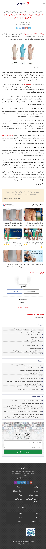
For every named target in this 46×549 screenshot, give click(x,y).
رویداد (20, 522)
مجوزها (19, 487)
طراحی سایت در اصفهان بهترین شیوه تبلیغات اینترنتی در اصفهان (26, 365)
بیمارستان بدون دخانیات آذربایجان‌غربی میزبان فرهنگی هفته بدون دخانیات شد (23, 411)
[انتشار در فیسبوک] (23, 28)
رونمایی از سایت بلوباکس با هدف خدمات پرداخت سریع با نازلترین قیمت (24, 381)
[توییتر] (24, 482)
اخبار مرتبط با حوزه (37, 396)
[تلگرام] (18, 482)
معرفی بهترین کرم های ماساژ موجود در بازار (31, 332)
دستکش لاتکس (27, 84)
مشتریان (36, 491)
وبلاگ (20, 495)
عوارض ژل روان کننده (36, 337)
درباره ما (36, 487)
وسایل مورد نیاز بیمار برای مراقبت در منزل (31, 345)
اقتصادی (35, 514)
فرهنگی (36, 518)
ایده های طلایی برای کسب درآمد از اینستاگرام (31, 370)
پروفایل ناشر (17, 198)
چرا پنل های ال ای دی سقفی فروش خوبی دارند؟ (30, 389)
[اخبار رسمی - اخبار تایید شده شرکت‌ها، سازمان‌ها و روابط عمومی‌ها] (23, 3)
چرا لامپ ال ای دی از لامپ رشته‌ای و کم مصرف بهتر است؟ (27, 387)
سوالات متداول (17, 491)
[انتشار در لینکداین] (29, 28)
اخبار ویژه (40, 361)
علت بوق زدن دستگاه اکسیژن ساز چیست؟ (32, 403)
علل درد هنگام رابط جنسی (35, 354)
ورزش (20, 518)
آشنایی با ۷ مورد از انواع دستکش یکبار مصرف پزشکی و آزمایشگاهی (25, 329)
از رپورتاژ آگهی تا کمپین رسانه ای (32, 500)
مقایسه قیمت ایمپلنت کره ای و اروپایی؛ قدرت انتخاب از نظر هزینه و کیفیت (23, 409)
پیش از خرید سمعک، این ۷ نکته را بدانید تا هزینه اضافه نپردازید (26, 401)
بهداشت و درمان (39, 317)
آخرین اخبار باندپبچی (37, 325)
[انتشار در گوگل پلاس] (26, 28)
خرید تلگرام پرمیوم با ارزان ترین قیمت (33, 384)
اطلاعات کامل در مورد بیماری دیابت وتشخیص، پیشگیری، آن (27, 351)
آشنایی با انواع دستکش (35, 348)
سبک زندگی (34, 522)
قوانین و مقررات (34, 495)
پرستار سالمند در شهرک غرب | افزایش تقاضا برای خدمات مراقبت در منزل (24, 406)
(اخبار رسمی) (28, 34)
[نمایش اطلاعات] (23, 307)
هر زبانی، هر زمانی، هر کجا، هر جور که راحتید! (30, 378)
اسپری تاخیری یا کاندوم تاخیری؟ (33, 340)
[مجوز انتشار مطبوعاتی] (30, 532)
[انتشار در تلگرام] (17, 28)
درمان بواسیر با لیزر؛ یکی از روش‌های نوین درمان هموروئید (28, 414)
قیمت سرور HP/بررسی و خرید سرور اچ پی (31, 376)
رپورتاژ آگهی (18, 499)
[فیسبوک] (28, 482)
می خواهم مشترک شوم (23, 452)
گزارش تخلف (8, 198)
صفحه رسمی (30, 291)
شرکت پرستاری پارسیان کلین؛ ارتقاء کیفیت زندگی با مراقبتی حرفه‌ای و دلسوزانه (23, 417)
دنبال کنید (14, 291)
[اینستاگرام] (15, 482)
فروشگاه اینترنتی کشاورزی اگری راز (33, 368)
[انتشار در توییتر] (20, 28)
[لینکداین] (21, 482)
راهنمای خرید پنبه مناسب (35, 343)
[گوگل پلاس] (31, 482)
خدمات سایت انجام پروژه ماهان (34, 373)
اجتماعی (19, 514)
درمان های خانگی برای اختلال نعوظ (33, 335)
